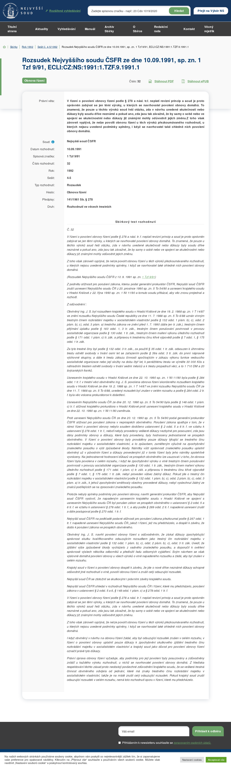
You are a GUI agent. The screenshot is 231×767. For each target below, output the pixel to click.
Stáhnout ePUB (198, 81)
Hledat (179, 11)
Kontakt (189, 29)
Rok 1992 (27, 47)
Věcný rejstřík (209, 29)
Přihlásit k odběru (208, 731)
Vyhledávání (67, 29)
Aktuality (41, 29)
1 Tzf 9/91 (148, 277)
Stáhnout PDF (164, 81)
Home (4, 46)
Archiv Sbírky (109, 29)
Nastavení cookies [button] (192, 759)
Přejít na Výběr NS (211, 11)
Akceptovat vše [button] (216, 759)
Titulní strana (12, 29)
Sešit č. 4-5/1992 (47, 47)
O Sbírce (137, 29)
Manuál (90, 29)
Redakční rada (161, 29)
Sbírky (14, 47)
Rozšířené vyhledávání (64, 11)
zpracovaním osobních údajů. (192, 743)
